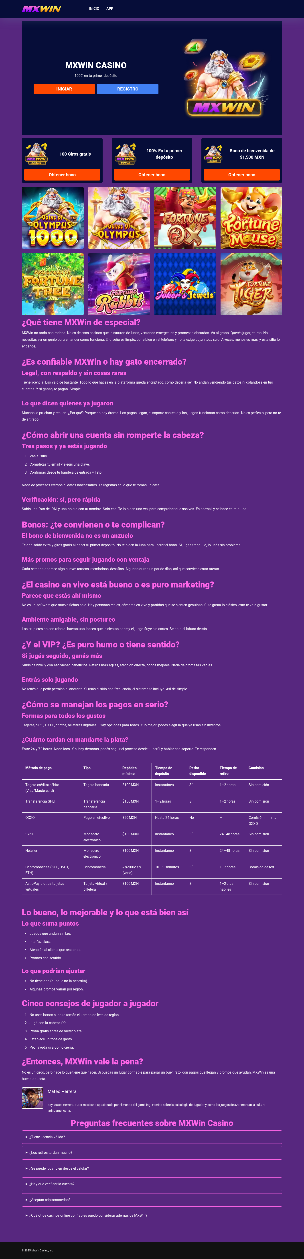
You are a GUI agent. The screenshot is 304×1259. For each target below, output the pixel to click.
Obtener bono (62, 174)
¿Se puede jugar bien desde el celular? (59, 1168)
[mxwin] (41, 7)
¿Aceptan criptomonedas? (49, 1200)
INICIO (94, 8)
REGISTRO (127, 89)
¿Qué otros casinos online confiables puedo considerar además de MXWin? (88, 1215)
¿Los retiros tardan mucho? (50, 1152)
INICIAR (64, 89)
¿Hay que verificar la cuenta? (52, 1184)
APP (109, 8)
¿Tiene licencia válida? (47, 1137)
